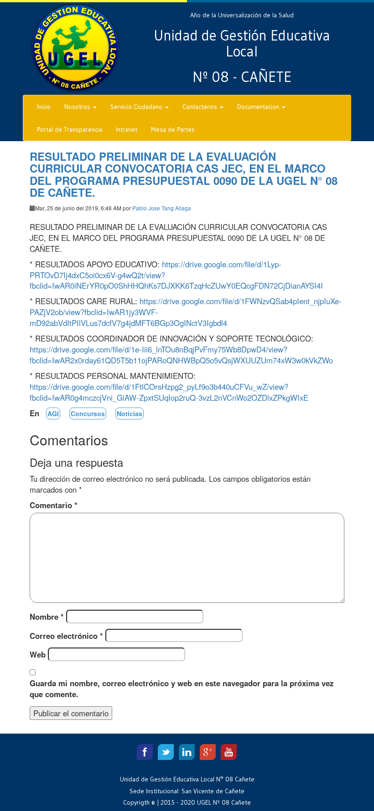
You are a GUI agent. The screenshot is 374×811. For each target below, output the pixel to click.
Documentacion (259, 106)
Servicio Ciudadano (137, 106)
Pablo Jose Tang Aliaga (161, 208)
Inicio (44, 106)
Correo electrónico (66, 635)
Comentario (54, 505)
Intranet (126, 129)
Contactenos (200, 106)
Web (38, 654)
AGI (53, 413)
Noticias (129, 413)
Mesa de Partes (173, 129)
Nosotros (78, 106)
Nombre (47, 616)
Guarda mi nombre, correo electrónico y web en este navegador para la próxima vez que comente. (181, 688)
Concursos (88, 413)
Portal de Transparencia (69, 129)
